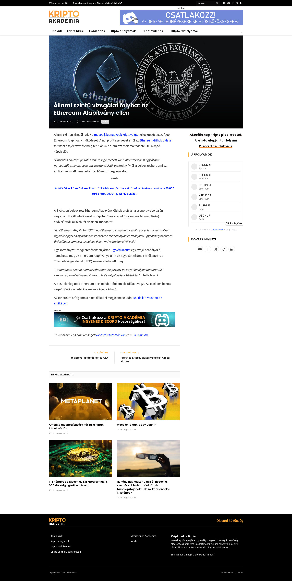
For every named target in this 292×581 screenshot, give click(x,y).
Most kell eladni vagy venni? (136, 425)
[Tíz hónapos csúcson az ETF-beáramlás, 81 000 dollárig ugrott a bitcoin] (80, 458)
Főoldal (57, 31)
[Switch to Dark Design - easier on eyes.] (241, 31)
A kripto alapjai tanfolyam (216, 140)
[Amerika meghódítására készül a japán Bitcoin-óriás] (80, 401)
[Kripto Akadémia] (64, 16)
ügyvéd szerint (120, 250)
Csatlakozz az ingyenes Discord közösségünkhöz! (97, 3)
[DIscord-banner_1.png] (181, 24)
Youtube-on (140, 335)
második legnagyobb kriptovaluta (116, 134)
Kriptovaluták (153, 31)
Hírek (105, 121)
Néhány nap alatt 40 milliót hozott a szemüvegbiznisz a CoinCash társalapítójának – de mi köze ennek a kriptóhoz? (143, 487)
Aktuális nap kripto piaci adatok (216, 135)
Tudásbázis (97, 31)
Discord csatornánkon (110, 335)
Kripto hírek (75, 31)
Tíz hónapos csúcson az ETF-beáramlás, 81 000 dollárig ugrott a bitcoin (78, 483)
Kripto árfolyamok (123, 31)
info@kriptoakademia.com (200, 554)
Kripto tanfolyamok (184, 31)
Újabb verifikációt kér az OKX (89, 358)
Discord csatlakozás (215, 146)
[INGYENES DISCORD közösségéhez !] (114, 326)
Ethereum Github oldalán (156, 140)
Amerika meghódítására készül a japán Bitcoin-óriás (76, 426)
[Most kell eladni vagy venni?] (148, 401)
